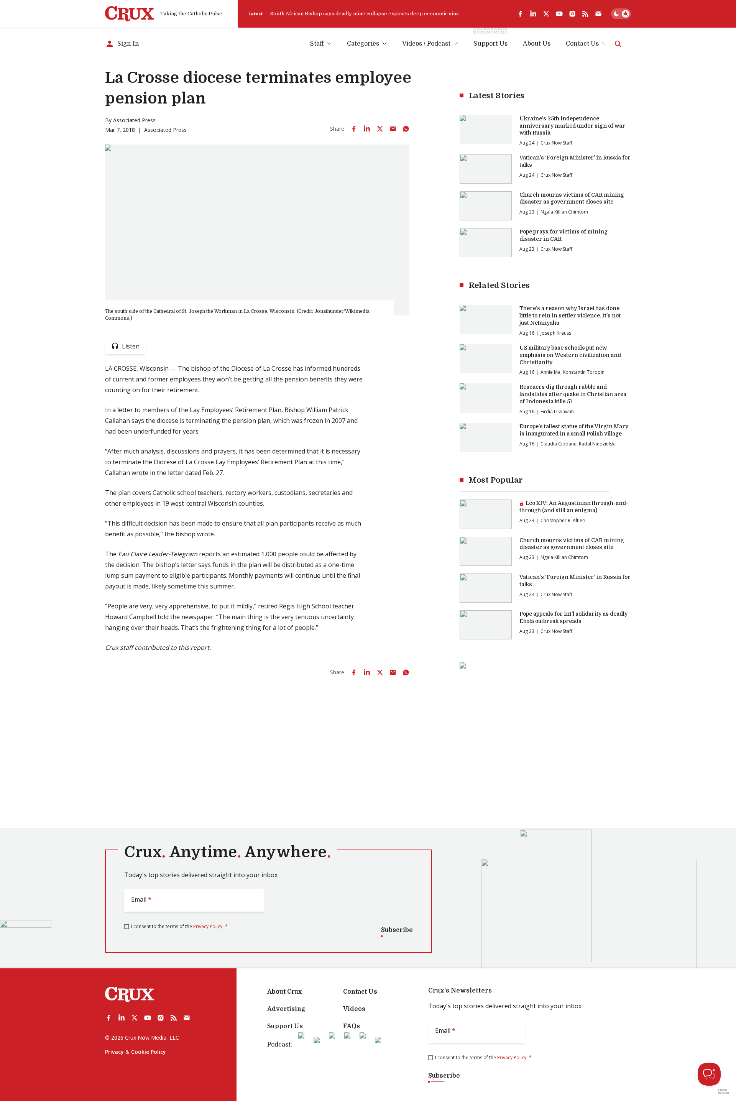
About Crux (284, 991)
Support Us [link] (490, 43)
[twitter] (546, 13)
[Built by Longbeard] (724, 1091)
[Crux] (129, 13)
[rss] (585, 13)
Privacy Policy (207, 926)
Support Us (285, 1026)
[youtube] (559, 13)
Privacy (114, 1051)
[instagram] (572, 13)
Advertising (286, 1009)
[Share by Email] (392, 128)
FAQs (351, 1026)
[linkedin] (533, 13)
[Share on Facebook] (353, 128)
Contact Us (582, 43)
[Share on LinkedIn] (366, 128)
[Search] (618, 44)
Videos (354, 1009)
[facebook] (520, 13)
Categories (363, 43)
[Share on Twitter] (379, 128)
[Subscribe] (598, 13)
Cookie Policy (148, 1051)
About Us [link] (536, 43)
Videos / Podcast (426, 43)
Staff (317, 43)
